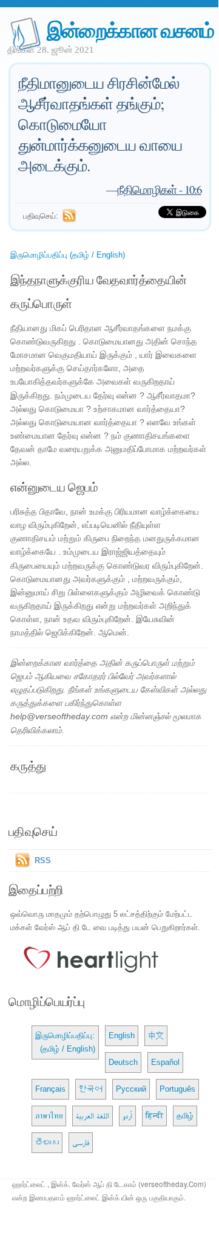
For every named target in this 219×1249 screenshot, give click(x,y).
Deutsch (123, 1062)
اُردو (127, 1115)
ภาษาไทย (48, 1115)
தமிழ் (185, 1115)
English (122, 1035)
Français (50, 1088)
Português (177, 1088)
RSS (43, 860)
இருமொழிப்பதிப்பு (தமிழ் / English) (67, 254)
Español (165, 1062)
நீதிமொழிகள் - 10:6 (159, 189)
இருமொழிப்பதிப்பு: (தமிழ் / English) (65, 1042)
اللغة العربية (92, 1115)
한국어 (91, 1088)
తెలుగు (47, 1142)
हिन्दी (154, 1115)
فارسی (80, 1142)
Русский (131, 1088)
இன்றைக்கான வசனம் (130, 29)
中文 (156, 1035)
